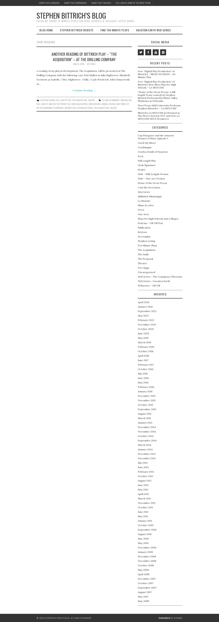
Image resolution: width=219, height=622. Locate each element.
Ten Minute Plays (147, 245)
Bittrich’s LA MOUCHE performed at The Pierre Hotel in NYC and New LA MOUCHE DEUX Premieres (159, 115)
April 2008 (143, 574)
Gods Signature (147, 165)
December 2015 (146, 395)
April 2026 (143, 302)
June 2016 (143, 378)
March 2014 (144, 444)
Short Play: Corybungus (75, 2)
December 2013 (147, 453)
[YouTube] (156, 52)
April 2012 (143, 494)
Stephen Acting (146, 240)
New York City (122, 104)
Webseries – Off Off (149, 285)
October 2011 (145, 507)
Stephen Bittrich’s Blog (71, 15)
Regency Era (70, 107)
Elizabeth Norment (111, 100)
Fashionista (164, 617)
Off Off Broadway (44, 107)
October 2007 (146, 583)
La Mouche (144, 200)
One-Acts (143, 214)
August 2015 (144, 413)
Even (140, 156)
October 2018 (145, 351)
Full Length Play (63, 100)
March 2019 (144, 342)
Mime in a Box (146, 205)
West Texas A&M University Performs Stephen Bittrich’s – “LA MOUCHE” (159, 107)
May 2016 (143, 382)
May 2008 (143, 569)
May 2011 (143, 516)
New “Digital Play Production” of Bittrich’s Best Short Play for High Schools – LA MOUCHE (157, 84)
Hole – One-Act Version (151, 178)
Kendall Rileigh (108, 104)
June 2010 (143, 538)
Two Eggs (143, 267)
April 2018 (143, 355)
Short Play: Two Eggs (101, 2)
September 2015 (147, 409)
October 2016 (145, 369)
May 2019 (143, 337)
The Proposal (145, 258)
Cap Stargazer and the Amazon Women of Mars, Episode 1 (156, 137)
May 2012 (143, 489)
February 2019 (146, 346)
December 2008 (147, 556)
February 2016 (146, 386)
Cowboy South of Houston (153, 151)
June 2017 (143, 360)
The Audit (143, 254)
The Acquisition (79, 100)
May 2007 (143, 596)
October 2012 (145, 476)
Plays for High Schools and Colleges (158, 218)
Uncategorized (146, 272)
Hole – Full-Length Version (153, 174)
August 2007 (145, 592)
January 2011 (145, 520)
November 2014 (147, 431)
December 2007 (147, 578)
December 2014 (147, 427)
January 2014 (145, 449)
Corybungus (145, 147)
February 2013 (146, 471)
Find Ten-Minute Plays (114, 30)
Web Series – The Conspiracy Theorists (160, 276)
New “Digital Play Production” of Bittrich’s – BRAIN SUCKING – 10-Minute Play (157, 74)
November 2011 (146, 502)
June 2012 (143, 485)
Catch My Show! (47, 100)
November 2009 (147, 547)
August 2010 (145, 534)
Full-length (42, 104)
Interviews (144, 191)
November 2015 (147, 400)
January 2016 (145, 391)
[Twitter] (141, 52)
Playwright (58, 107)
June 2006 (143, 601)
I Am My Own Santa (149, 187)
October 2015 (145, 404)
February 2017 (146, 364)
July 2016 (143, 373)
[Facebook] (148, 52)
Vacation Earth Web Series (153, 30)
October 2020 (146, 329)
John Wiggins (94, 104)
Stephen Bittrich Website (77, 30)
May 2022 (143, 315)
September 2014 (147, 440)
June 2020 (143, 333)
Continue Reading (84, 90)
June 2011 (143, 511)
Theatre (91, 100)
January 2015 (145, 422)
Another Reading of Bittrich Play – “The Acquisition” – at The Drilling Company (84, 56)
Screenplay (144, 236)
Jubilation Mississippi (149, 196)
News (141, 209)
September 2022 (147, 311)
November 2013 (147, 458)
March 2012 (144, 498)
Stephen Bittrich (84, 107)
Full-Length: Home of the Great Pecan (133, 2)
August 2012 (145, 480)
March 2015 (144, 418)
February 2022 (146, 320)
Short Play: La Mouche (49, 2)
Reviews (142, 232)
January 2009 (145, 551)
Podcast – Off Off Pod (150, 223)
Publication (144, 227)
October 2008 (146, 565)
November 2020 (147, 324)
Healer (142, 169)
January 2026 (145, 306)
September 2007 (147, 587)
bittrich (91, 64)
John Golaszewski (79, 104)
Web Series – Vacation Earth (154, 281)
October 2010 (145, 525)
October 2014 (145, 436)
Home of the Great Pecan (152, 183)
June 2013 (143, 467)
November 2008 (147, 560)
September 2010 (147, 529)
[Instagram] (163, 52)
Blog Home (46, 30)
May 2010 (143, 543)
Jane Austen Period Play (59, 104)
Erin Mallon (126, 100)
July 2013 (143, 462)
